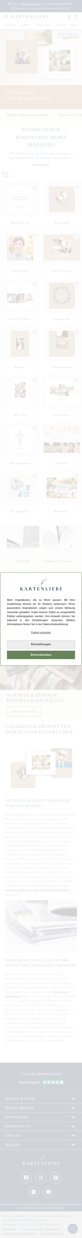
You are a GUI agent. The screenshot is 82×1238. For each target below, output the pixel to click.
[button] (41, 633)
